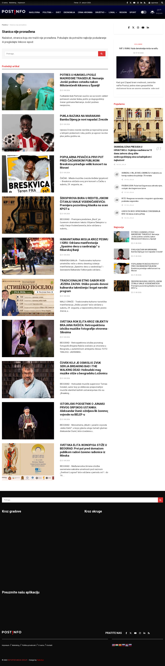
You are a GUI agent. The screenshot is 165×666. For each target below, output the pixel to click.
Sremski (128, 560)
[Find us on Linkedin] (148, 27)
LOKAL (112, 12)
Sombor (61, 519)
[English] (113, 645)
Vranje (61, 553)
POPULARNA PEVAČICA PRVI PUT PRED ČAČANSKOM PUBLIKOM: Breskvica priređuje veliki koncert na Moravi (83, 162)
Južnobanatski (93, 546)
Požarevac (35, 553)
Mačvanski (90, 566)
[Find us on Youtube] (134, 3)
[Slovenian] (130, 645)
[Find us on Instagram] (138, 3)
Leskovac (7, 573)
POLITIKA (47, 12)
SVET (58, 12)
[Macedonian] (120, 645)
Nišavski (89, 580)
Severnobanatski (133, 546)
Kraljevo (7, 560)
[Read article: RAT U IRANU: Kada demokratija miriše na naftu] (138, 67)
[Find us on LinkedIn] (141, 3)
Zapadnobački (131, 586)
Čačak (5, 533)
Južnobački (91, 539)
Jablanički (90, 533)
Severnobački (131, 539)
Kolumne (138, 44)
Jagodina (7, 539)
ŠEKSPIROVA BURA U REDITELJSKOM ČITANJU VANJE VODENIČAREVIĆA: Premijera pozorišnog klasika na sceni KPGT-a (84, 203)
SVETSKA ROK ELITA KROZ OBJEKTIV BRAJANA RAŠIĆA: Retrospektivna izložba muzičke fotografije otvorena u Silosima (84, 327)
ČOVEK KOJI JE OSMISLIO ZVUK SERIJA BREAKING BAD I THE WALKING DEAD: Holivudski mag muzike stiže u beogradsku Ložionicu (83, 368)
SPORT (133, 12)
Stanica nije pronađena (18, 25)
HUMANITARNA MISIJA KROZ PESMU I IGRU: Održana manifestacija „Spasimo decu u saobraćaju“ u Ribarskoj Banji (84, 245)
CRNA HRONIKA (85, 12)
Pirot (32, 546)
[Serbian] (127, 645)
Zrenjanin (62, 573)
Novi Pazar (35, 526)
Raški (126, 533)
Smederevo (36, 580)
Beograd (7, 519)
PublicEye (40, 660)
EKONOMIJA (69, 12)
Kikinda (6, 546)
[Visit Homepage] (13, 12)
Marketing (12, 3)
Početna (5, 25)
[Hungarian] (117, 645)
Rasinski (128, 526)
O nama (5, 3)
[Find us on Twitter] (130, 3)
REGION (123, 12)
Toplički (128, 573)
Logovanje (154, 3)
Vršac (60, 560)
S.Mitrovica (64, 526)
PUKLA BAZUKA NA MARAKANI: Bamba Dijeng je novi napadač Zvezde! (84, 117)
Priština (33, 560)
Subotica (62, 533)
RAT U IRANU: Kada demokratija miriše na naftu (138, 48)
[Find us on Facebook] (127, 3)
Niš (31, 519)
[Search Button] (162, 2)
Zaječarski (129, 580)
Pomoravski (130, 519)
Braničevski (91, 526)
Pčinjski (89, 586)
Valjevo (61, 546)
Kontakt (49, 645)
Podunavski (91, 600)
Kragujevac (8, 553)
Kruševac (7, 566)
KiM (86, 560)
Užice (60, 539)
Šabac (33, 573)
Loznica (6, 580)
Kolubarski (90, 553)
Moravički (90, 573)
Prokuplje (35, 566)
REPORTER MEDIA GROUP (17, 660)
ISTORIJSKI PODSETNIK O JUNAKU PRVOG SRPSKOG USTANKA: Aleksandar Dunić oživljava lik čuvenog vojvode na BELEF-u (84, 409)
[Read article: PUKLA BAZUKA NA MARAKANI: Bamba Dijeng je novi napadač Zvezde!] (28, 132)
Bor (4, 526)
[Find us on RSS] (144, 3)
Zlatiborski (129, 593)
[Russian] (123, 645)
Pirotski (89, 593)
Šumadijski (129, 566)
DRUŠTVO (99, 12)
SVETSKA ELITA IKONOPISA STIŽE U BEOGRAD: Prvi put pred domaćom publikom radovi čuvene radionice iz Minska (83, 450)
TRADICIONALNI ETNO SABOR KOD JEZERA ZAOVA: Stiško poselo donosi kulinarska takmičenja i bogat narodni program (84, 286)
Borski (88, 519)
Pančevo (34, 539)
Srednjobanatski (133, 553)
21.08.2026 (65, 90)
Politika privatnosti (29, 645)
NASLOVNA (34, 12)
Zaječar (61, 566)
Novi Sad (34, 533)
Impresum (21, 3)
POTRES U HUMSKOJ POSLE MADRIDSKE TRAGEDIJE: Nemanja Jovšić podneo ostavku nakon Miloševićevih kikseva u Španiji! (82, 80)
